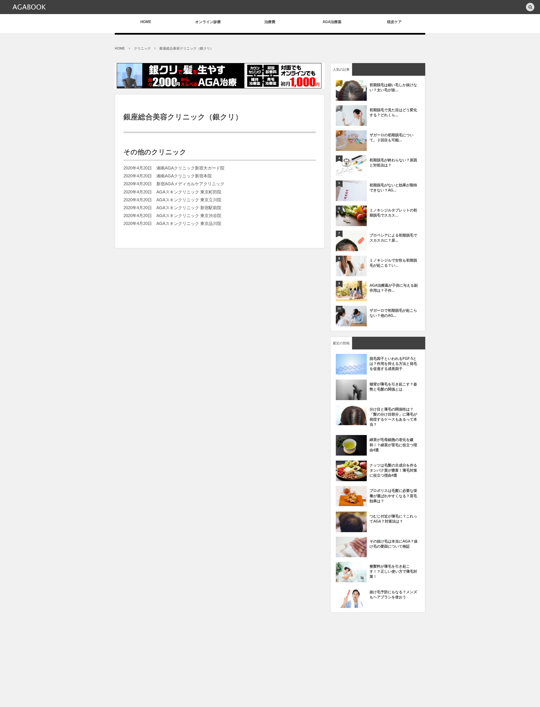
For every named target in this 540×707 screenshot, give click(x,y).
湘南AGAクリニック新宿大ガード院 (190, 168)
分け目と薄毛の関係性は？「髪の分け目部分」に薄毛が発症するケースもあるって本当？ (393, 417)
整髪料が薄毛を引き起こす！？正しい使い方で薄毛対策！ (393, 571)
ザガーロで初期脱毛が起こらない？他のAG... (393, 313)
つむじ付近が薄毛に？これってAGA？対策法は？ (393, 518)
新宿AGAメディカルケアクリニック (190, 184)
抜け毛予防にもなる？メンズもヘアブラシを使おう (393, 594)
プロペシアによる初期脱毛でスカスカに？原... (393, 237)
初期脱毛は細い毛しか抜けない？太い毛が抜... (393, 87)
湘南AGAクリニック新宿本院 (184, 176)
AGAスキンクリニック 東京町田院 (188, 192)
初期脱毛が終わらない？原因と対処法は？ (393, 162)
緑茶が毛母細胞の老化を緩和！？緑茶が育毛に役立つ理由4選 (393, 445)
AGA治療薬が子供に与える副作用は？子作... (394, 288)
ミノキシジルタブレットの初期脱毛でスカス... (393, 212)
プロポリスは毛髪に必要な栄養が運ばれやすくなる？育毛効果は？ (393, 496)
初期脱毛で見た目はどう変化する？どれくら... (393, 112)
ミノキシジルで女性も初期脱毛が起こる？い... (393, 262)
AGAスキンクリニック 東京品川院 (188, 223)
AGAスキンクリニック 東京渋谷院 (188, 215)
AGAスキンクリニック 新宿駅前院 (188, 208)
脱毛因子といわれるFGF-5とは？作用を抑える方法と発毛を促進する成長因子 (393, 363)
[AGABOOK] (29, 7)
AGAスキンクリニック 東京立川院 (188, 200)
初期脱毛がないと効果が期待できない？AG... (393, 187)
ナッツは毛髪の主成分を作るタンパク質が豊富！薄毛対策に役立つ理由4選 (393, 470)
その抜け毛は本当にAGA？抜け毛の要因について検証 (394, 543)
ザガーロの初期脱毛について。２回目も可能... (391, 137)
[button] (530, 7)
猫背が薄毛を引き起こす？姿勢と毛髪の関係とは (393, 386)
